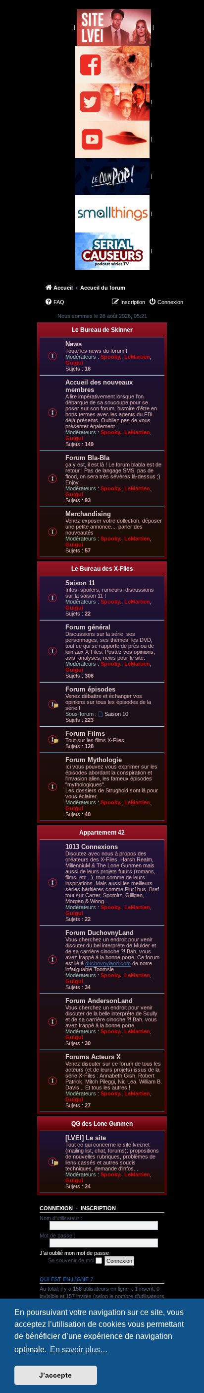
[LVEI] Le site (85, 1138)
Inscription (98, 1208)
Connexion (56, 1208)
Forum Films (85, 733)
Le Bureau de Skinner (102, 329)
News (73, 344)
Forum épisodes (90, 689)
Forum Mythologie (93, 760)
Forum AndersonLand (99, 1001)
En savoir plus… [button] (79, 1349)
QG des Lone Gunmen (102, 1123)
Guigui (74, 363)
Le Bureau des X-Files (102, 568)
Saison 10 (116, 714)
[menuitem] (54, 302)
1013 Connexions (91, 847)
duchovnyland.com (108, 963)
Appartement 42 (102, 832)
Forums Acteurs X (93, 1057)
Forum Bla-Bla (87, 458)
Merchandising (88, 514)
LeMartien (137, 357)
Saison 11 (80, 583)
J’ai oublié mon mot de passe (74, 1253)
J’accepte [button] (55, 1375)
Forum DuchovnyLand (99, 932)
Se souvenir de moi (72, 1260)
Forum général (87, 627)
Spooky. (111, 357)
